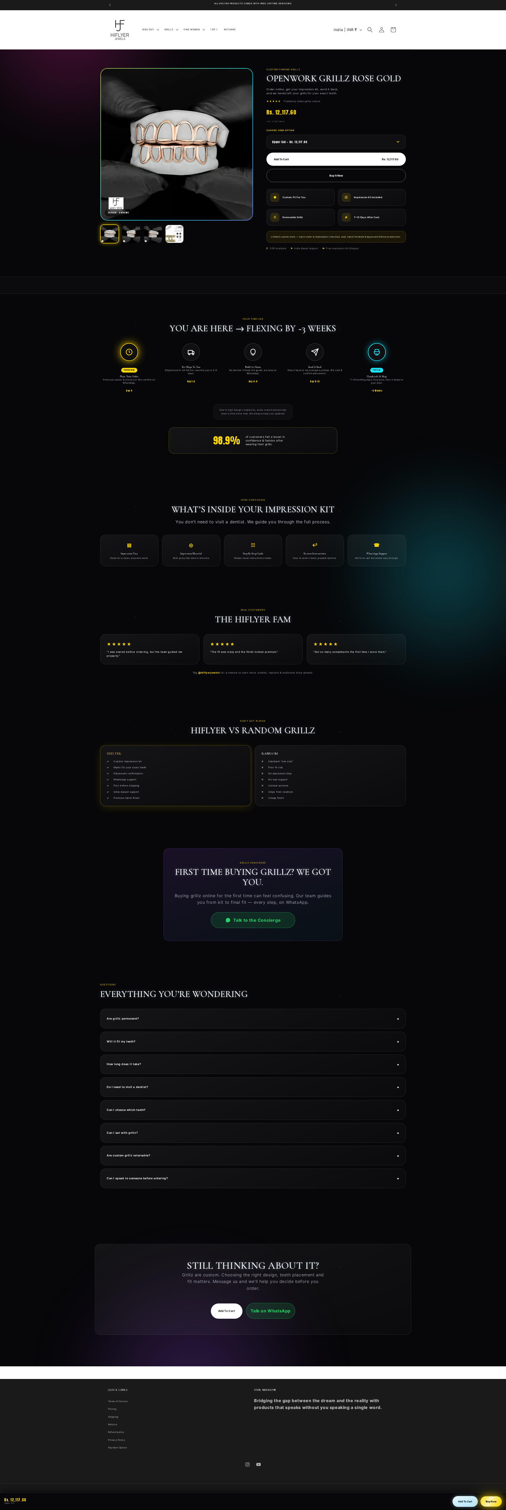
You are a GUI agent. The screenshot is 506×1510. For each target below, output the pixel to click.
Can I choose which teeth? (253, 1110)
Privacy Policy (116, 1439)
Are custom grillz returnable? (253, 1155)
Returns (112, 1424)
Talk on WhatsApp (271, 1310)
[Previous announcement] (110, 5)
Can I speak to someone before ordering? (253, 1178)
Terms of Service (118, 1401)
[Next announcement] (396, 5)
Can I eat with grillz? (253, 1133)
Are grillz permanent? (253, 1018)
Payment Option (117, 1447)
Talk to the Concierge (257, 920)
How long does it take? (253, 1064)
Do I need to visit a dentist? (253, 1087)
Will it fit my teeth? (253, 1041)
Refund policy (116, 1432)
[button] (150, 29)
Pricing (112, 1409)
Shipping (113, 1416)
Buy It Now (336, 175)
